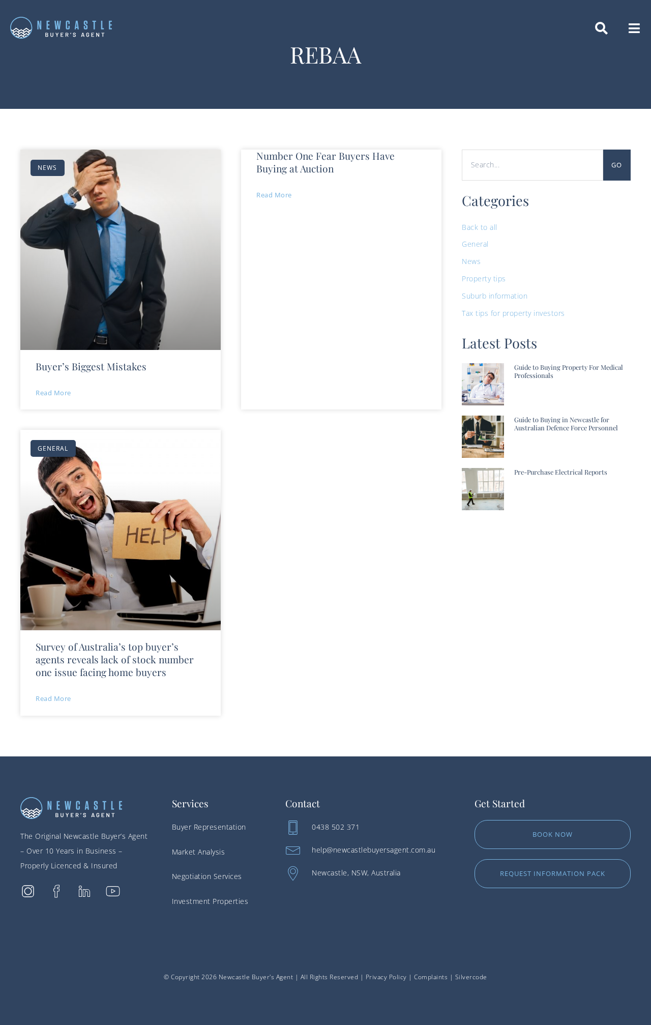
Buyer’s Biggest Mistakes (91, 366)
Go (616, 164)
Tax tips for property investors (513, 313)
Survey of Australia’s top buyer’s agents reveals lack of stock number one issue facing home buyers (115, 659)
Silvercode (471, 977)
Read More (53, 392)
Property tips (484, 278)
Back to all (479, 227)
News (471, 261)
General (475, 244)
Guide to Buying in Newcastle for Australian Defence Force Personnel (566, 423)
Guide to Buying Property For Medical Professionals (568, 371)
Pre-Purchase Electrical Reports (560, 471)
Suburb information (494, 296)
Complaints (431, 977)
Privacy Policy (386, 977)
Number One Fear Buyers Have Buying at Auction (325, 162)
